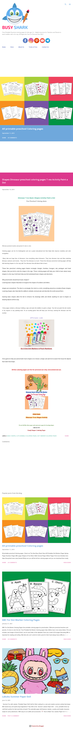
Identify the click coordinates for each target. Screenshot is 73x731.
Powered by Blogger (37, 726)
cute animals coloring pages (26, 436)
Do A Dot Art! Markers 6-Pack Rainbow (36, 349)
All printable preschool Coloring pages (22, 128)
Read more (67, 562)
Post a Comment (13, 716)
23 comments (12, 639)
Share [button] (4, 138)
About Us (21, 47)
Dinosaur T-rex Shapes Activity (36, 417)
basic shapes (11, 436)
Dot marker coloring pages (47, 436)
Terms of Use (33, 47)
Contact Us (45, 47)
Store (12, 47)
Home (4, 47)
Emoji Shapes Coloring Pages (36, 430)
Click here (36, 414)
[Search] (65, 3)
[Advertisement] (36, 61)
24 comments (12, 138)
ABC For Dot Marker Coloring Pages (21, 619)
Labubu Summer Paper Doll (16, 696)
